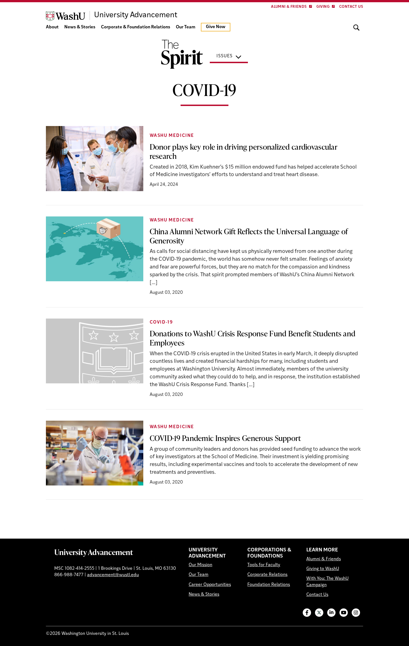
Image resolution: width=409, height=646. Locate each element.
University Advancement (93, 552)
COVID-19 (161, 322)
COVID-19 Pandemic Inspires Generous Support (225, 438)
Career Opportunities (210, 585)
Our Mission (200, 565)
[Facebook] (307, 612)
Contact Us (351, 7)
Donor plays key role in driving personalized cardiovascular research (243, 151)
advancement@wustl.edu (113, 575)
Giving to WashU (322, 569)
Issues (224, 56)
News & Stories (79, 27)
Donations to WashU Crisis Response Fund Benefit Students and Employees (253, 338)
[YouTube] (343, 612)
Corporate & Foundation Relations (135, 27)
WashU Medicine (172, 136)
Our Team (185, 27)
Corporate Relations (267, 575)
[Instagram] (356, 612)
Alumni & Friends (289, 7)
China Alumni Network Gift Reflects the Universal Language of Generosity (249, 236)
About (52, 27)
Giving (323, 7)
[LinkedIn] (331, 612)
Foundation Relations (268, 585)
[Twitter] (319, 612)
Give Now (215, 27)
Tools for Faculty (263, 565)
